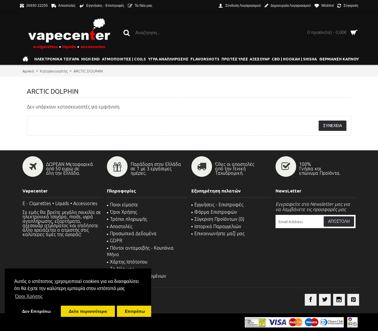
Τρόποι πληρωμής (128, 219)
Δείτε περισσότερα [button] (88, 311)
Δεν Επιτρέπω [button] (36, 311)
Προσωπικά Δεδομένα (133, 233)
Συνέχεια (332, 125)
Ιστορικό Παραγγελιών (217, 226)
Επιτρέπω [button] (135, 311)
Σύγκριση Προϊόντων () (219, 219)
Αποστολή (339, 221)
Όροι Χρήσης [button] (29, 296)
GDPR (116, 240)
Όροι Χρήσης (123, 212)
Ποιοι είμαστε (124, 204)
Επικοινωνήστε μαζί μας (219, 233)
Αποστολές (121, 226)
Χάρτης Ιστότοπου (128, 261)
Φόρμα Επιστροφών (215, 212)
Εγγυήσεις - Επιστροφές (218, 204)
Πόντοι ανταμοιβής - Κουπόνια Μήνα (140, 251)
